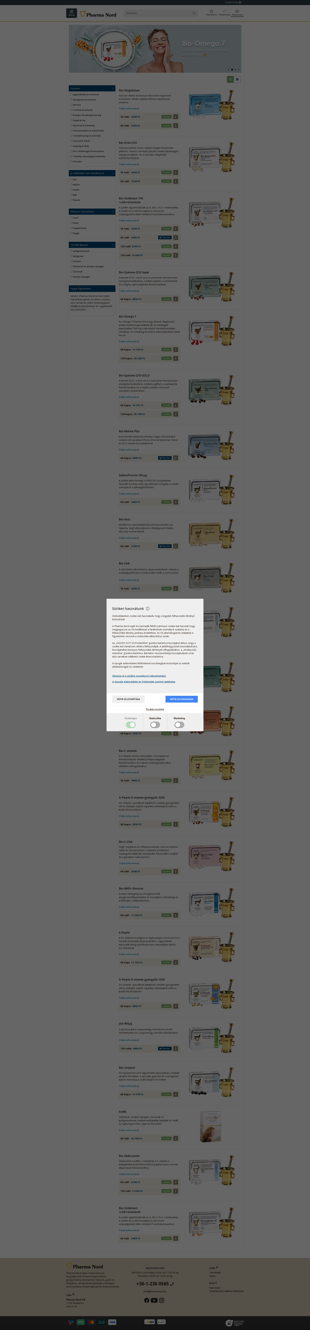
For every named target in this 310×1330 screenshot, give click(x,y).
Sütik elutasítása (128, 699)
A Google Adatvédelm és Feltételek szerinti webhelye (143, 681)
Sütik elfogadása (181, 699)
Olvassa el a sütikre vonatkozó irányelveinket (139, 675)
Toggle (131, 725)
